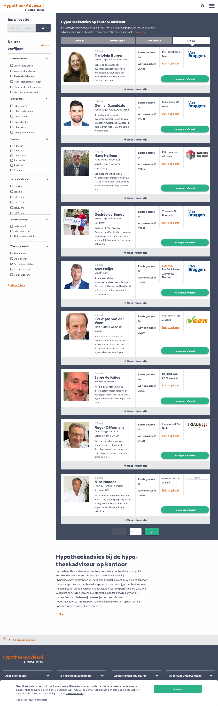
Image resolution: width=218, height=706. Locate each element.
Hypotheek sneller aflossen (28, 86)
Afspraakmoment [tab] (19, 219)
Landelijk (79, 40)
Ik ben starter (21, 105)
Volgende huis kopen (25, 70)
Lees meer (139, 31)
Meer (61, 614)
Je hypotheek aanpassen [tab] (75, 675)
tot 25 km (19, 212)
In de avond (20, 226)
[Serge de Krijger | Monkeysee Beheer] (77, 385)
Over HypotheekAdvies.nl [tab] (185, 675)
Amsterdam (20, 160)
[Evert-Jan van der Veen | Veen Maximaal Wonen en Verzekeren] (77, 326)
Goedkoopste (154, 40)
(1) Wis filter (44, 44)
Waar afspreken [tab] (19, 246)
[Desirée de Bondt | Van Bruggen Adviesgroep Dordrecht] (77, 221)
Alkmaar (18, 145)
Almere (18, 150)
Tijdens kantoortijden (25, 235)
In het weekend (22, 231)
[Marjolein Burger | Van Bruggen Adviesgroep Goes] (77, 65)
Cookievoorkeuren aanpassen (32, 699)
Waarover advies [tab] (18, 58)
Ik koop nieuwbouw (24, 132)
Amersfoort (20, 155)
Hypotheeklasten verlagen (27, 81)
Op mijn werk (21, 258)
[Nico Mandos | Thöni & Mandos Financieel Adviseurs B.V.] (77, 488)
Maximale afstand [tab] (19, 179)
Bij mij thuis (20, 253)
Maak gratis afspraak (185, 79)
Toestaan (177, 688)
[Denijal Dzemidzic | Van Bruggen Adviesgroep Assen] (77, 112)
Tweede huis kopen (24, 76)
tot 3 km (18, 186)
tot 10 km (19, 196)
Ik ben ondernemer (24, 111)
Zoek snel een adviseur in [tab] (130, 675)
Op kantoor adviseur (24, 264)
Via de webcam (22, 274)
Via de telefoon (22, 269)
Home (4, 639)
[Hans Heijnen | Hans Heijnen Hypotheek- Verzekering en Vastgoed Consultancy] (77, 162)
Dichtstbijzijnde (116, 40)
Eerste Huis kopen (23, 65)
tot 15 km (19, 202)
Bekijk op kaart (170, 63)
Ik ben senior (20, 116)
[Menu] (211, 6)
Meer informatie (136, 89)
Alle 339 (191, 40)
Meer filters (17, 285)
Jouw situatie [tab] (17, 99)
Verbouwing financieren (26, 92)
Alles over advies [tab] (16, 675)
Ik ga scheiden (21, 121)
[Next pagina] (152, 531)
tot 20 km (19, 207)
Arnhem (18, 169)
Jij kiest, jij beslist (23, 7)
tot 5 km (18, 191)
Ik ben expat (20, 127)
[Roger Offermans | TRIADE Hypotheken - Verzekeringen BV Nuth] (77, 434)
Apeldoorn (19, 165)
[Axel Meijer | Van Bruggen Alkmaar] (77, 275)
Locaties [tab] (14, 139)
